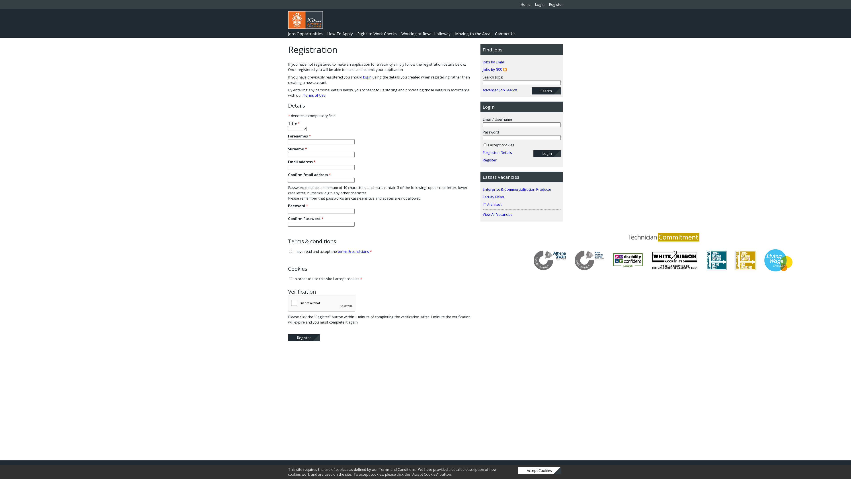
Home (526, 4)
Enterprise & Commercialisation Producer (517, 189)
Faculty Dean (493, 196)
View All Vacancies (497, 214)
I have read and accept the (332, 251)
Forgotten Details (497, 152)
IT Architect (492, 204)
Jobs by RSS (492, 69)
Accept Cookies (539, 470)
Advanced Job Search (500, 90)
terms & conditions (353, 251)
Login (540, 4)
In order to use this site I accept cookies (327, 278)
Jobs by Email (494, 62)
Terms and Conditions (397, 469)
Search (546, 90)
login (367, 77)
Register (556, 4)
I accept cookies (500, 145)
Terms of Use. (314, 95)
